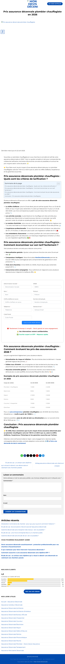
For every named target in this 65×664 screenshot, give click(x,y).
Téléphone (7, 306)
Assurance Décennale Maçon (11, 627)
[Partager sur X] (27, 455)
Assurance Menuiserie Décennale (12, 650)
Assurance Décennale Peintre (11, 634)
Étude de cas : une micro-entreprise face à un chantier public (22, 533)
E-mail (5, 503)
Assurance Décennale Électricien (12, 624)
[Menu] (2, 4)
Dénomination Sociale (10, 283)
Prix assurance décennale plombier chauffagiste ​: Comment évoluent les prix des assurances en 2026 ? (32, 193)
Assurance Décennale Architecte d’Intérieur (16, 611)
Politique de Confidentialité (19, 659)
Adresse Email (37, 306)
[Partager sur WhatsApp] (21, 455)
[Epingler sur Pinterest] (37, 455)
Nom (5, 291)
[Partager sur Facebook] (24, 455)
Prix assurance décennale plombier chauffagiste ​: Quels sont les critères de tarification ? (31, 186)
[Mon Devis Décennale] (32, 4)
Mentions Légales (36, 659)
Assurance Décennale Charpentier (12, 618)
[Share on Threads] (31, 455)
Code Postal (7, 314)
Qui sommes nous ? (49, 659)
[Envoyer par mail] (34, 455)
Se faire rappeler (55, 3)
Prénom (35, 291)
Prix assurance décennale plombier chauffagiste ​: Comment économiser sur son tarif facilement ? (30, 189)
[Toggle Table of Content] (57, 183)
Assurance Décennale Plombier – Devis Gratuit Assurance (20, 644)
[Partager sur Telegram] (43, 455)
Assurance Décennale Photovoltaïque (14, 637)
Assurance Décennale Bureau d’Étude (14, 615)
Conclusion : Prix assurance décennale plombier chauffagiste (23, 196)
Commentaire (8, 480)
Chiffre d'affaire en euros (11, 299)
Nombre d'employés (39, 299)
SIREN (35, 283)
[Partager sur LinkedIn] (40, 455)
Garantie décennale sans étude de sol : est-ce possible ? (20, 535)
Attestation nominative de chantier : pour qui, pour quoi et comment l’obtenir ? (28, 524)
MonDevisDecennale (42, 257)
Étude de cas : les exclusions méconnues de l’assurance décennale (23, 527)
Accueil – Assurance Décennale (11, 602)
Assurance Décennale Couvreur (12, 621)
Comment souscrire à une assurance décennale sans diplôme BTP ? (25, 552)
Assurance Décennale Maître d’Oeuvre (14, 631)
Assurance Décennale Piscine (11, 641)
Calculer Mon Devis (32, 322)
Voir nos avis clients (32, 591)
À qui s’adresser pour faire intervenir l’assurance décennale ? (23, 549)
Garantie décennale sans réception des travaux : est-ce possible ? (23, 530)
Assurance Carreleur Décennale (11, 605)
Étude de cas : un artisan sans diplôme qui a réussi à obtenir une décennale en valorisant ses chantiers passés (16, 465)
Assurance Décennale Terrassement (13, 647)
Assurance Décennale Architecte (12, 608)
